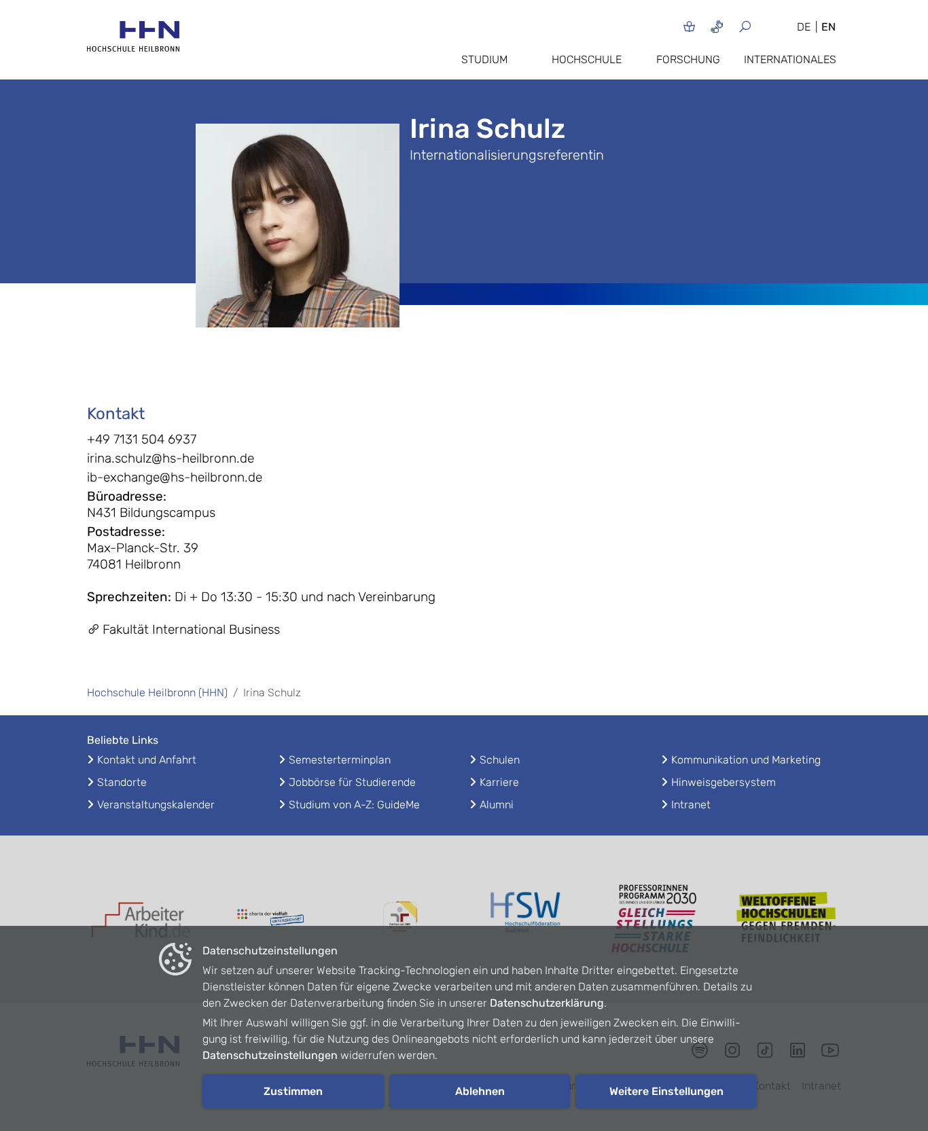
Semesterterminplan (340, 759)
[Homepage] (133, 40)
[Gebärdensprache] (717, 26)
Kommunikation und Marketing (746, 759)
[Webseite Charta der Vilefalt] (270, 919)
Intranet (691, 804)
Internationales (790, 59)
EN (828, 26)
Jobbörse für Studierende (352, 782)
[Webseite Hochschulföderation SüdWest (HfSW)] (528, 918)
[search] (761, 26)
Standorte (122, 782)
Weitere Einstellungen (666, 1091)
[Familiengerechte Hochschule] (399, 918)
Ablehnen (480, 1091)
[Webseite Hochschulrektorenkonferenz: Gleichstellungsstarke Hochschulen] (786, 918)
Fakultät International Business (191, 629)
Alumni (497, 804)
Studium (484, 59)
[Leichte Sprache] (689, 26)
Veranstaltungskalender (156, 804)
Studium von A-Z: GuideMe (354, 804)
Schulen (500, 759)
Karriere (499, 782)
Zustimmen (293, 1091)
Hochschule (587, 59)
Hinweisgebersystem (723, 782)
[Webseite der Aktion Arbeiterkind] (141, 919)
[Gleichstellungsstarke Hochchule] (657, 919)
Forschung (688, 59)
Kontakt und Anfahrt (146, 759)
